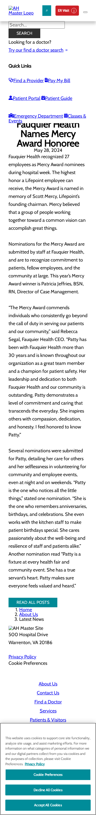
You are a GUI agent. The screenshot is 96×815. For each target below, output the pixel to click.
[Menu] (85, 12)
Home (25, 610)
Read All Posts (33, 602)
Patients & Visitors (48, 719)
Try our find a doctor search (36, 50)
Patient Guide (58, 98)
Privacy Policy (22, 657)
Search (24, 33)
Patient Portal (26, 98)
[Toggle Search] (46, 10)
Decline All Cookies (48, 790)
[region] (48, 769)
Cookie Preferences (48, 774)
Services (48, 710)
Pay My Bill (59, 80)
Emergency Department (38, 116)
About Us (28, 614)
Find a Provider (28, 80)
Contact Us (48, 692)
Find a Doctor (48, 701)
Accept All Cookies (48, 805)
